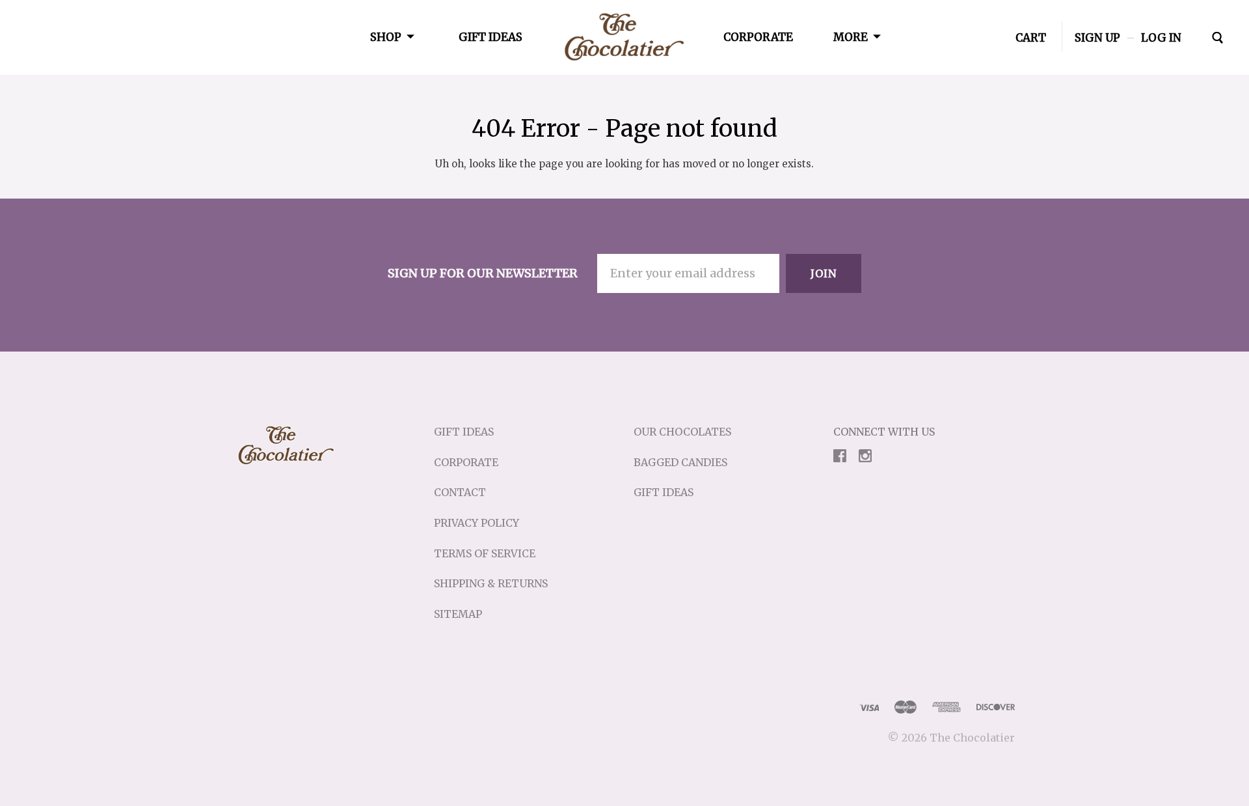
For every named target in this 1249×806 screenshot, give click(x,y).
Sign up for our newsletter (483, 273)
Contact (460, 492)
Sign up (1097, 37)
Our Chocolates (682, 431)
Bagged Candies (680, 462)
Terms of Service (484, 553)
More (850, 37)
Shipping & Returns (491, 583)
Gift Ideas (490, 37)
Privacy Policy (476, 522)
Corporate (758, 37)
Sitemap (458, 613)
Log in (1161, 37)
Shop (385, 37)
